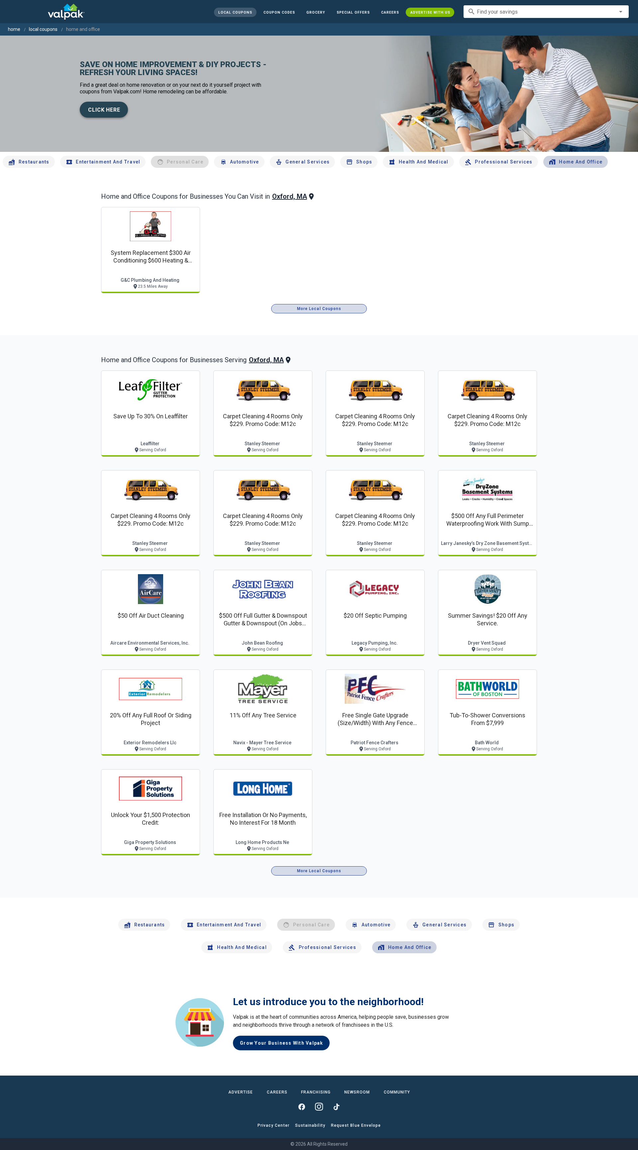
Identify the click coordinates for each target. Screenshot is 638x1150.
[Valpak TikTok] (336, 1107)
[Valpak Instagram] (319, 1107)
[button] (353, 12)
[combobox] (546, 11)
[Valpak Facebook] (302, 1107)
